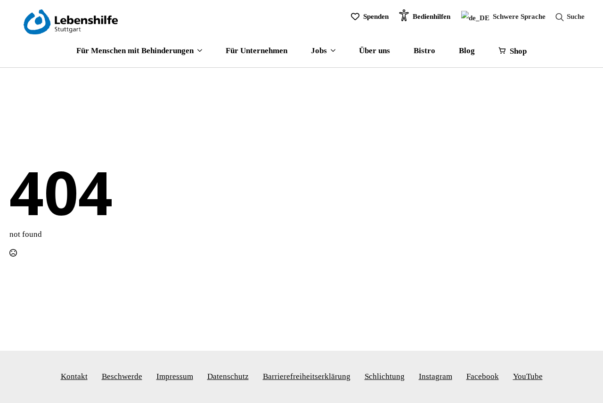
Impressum (174, 376)
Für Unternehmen (256, 51)
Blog (467, 51)
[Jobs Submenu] (331, 51)
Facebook (482, 376)
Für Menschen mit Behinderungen (135, 51)
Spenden (376, 16)
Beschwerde (122, 376)
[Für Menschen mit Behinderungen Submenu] (198, 51)
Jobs (319, 51)
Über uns (374, 51)
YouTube (528, 376)
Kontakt (74, 376)
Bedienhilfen (431, 16)
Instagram (435, 376)
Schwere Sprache (518, 16)
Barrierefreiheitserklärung (306, 376)
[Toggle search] (567, 17)
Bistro (424, 51)
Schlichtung (385, 376)
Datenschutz (228, 376)
